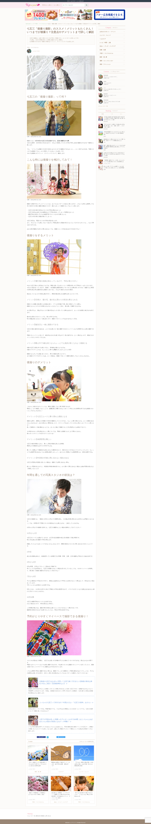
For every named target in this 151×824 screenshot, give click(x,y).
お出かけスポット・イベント (108, 31)
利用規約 (42, 815)
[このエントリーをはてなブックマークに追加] (47, 737)
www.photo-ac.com (36, 136)
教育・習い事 (103, 57)
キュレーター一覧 (103, 106)
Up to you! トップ (30, 23)
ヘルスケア (103, 39)
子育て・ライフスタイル (41, 23)
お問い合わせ (48, 815)
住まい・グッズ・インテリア (108, 46)
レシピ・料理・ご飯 (105, 42)
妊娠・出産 (103, 49)
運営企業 (38, 815)
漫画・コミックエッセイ (106, 60)
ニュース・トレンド (105, 35)
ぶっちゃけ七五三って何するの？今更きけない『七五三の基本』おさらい (65, 702)
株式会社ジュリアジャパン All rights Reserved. (75, 822)
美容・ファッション (105, 64)
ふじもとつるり (36, 51)
